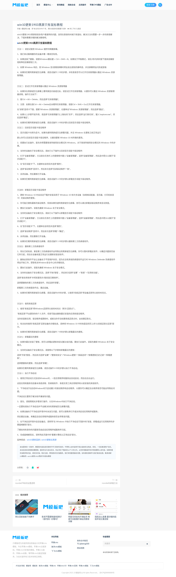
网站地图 (80, 548)
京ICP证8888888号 (106, 573)
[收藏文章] (28, 468)
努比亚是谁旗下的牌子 (24, 517)
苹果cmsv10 (61, 566)
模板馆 (34, 566)
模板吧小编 (26, 29)
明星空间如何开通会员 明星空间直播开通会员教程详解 (79, 519)
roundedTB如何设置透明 (25, 483)
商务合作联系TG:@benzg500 (83, 542)
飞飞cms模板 (56, 551)
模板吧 (28, 566)
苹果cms (54, 542)
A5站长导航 (20, 566)
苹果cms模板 (83, 566)
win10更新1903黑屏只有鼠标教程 (40, 24)
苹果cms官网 (72, 566)
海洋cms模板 (56, 547)
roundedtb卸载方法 (110, 483)
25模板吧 (23, 456)
